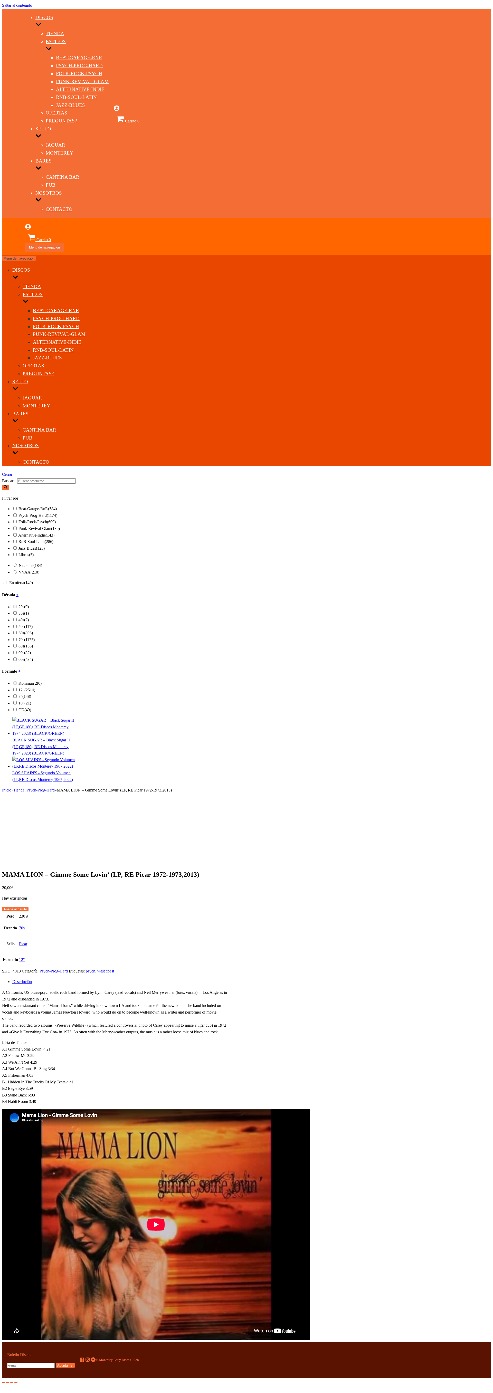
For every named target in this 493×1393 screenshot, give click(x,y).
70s (26, 639)
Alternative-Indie (80, 89)
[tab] (119, 981)
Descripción (22, 981)
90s (24, 653)
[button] (5, 487)
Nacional (30, 565)
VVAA (29, 572)
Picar (23, 944)
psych (90, 971)
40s (23, 620)
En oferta (21, 582)
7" (24, 696)
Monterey (59, 153)
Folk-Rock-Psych (79, 73)
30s (23, 613)
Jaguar (55, 145)
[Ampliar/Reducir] (15, 1382)
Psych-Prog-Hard (79, 65)
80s (25, 646)
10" (24, 703)
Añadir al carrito (15, 909)
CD (24, 710)
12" (26, 690)
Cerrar (7, 474)
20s (23, 607)
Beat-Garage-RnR (79, 57)
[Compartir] (7, 1382)
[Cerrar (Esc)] (3, 1382)
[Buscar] (5, 487)
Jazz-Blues (70, 105)
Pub (50, 185)
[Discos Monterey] (13, 126)
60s (25, 633)
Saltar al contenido (17, 5)
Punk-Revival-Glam (82, 81)
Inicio (6, 790)
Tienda (55, 33)
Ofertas (56, 113)
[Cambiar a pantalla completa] (11, 1382)
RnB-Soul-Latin (76, 97)
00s (25, 659)
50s (25, 626)
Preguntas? (61, 120)
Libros (26, 554)
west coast (105, 971)
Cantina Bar (62, 177)
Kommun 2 (30, 683)
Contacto (59, 209)
